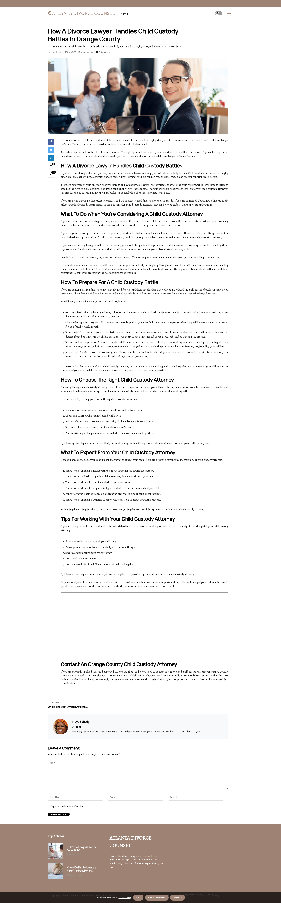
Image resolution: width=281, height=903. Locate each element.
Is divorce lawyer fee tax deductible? (81, 849)
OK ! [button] (138, 897)
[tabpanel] (138, 96)
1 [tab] (138, 129)
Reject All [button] (178, 897)
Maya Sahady (57, 52)
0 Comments (104, 52)
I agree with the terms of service (67, 806)
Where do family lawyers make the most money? (81, 869)
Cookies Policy (125, 897)
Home (124, 13)
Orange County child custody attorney (159, 443)
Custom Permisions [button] (156, 897)
